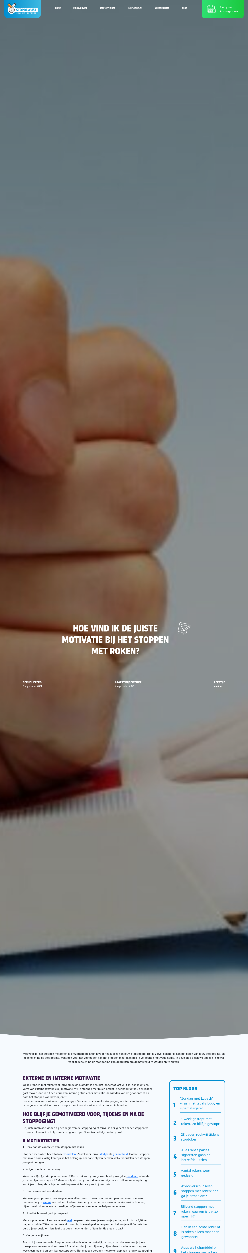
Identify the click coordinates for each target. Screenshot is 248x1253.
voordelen (69, 1154)
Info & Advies (80, 8)
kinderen (132, 1176)
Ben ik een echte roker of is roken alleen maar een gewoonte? (200, 1232)
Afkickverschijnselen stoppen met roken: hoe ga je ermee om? (199, 1191)
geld (69, 1220)
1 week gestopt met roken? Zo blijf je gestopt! (200, 1121)
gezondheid (120, 1154)
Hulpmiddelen (135, 8)
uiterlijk (104, 1154)
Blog (184, 8)
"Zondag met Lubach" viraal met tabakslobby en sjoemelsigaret (200, 1103)
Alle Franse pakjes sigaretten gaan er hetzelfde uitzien (195, 1155)
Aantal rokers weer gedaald (195, 1172)
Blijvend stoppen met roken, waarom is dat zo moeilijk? (199, 1211)
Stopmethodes (107, 8)
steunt (47, 1202)
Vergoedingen (162, 8)
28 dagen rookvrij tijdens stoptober (200, 1136)
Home (58, 8)
